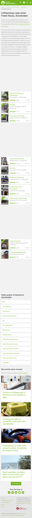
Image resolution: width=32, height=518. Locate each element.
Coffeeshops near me (6, 500)
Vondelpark (5, 363)
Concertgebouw (6, 306)
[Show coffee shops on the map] (24, 3)
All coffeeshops (5, 502)
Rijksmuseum (6, 330)
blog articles (24, 373)
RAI (3, 320)
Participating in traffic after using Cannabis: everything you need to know (14, 448)
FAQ (20, 513)
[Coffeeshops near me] (27, 3)
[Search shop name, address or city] (20, 3)
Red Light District (7, 325)
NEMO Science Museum (9, 316)
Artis (3, 302)
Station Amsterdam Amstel (10, 339)
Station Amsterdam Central (10, 344)
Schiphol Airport (7, 334)
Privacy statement (10, 515)
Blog (2, 506)
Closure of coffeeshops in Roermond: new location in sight (14, 394)
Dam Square (5, 311)
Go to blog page (16, 483)
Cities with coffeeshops (12, 7)
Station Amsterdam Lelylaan (10, 348)
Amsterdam (24, 7)
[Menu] (30, 2)
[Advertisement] (16, 74)
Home (2, 7)
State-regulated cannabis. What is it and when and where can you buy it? (13, 474)
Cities (2, 504)
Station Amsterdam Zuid (9, 358)
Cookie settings (20, 515)
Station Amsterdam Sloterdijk (10, 353)
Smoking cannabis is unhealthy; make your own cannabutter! (14, 421)
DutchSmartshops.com (22, 503)
